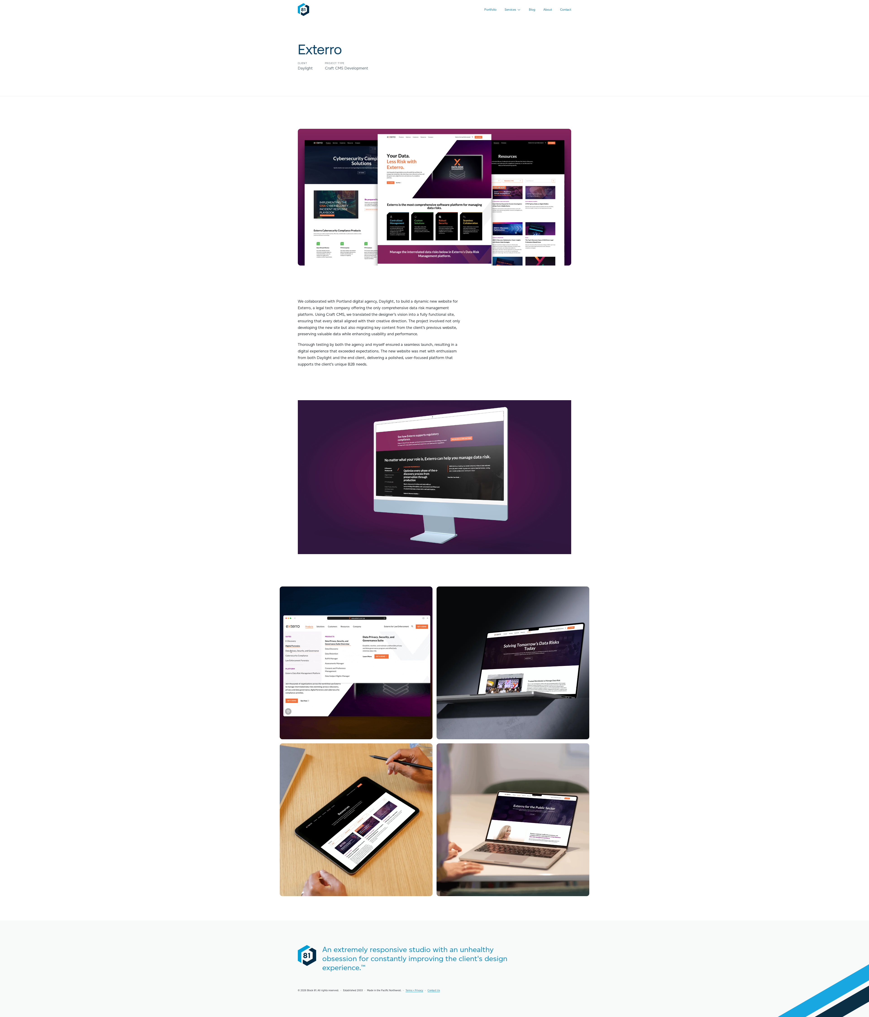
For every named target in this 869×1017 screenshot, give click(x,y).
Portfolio (490, 9)
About (547, 9)
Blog (532, 9)
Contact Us (433, 990)
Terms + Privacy (414, 990)
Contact (565, 9)
